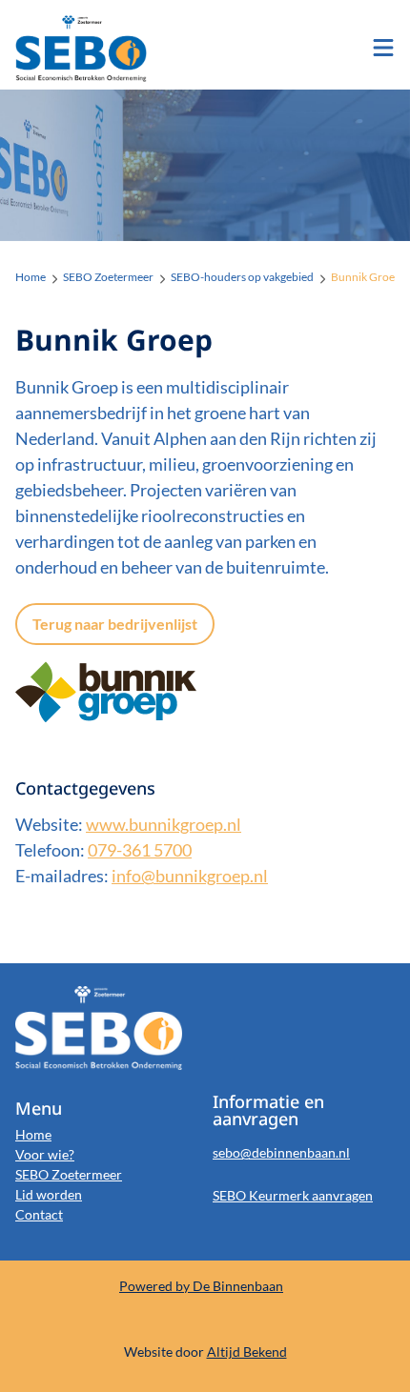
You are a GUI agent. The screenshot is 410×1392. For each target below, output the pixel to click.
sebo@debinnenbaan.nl (281, 1152)
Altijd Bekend (247, 1351)
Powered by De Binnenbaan (201, 1286)
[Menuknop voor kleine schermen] (383, 47)
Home (33, 1134)
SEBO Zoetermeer (68, 1174)
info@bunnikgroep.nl (190, 875)
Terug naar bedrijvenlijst (114, 624)
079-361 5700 (140, 849)
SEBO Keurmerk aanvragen (293, 1195)
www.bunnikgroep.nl (163, 824)
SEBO (91, 48)
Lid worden (48, 1194)
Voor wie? (44, 1154)
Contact (39, 1214)
